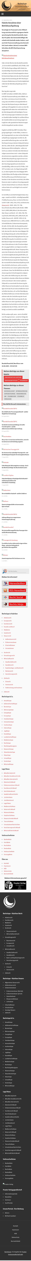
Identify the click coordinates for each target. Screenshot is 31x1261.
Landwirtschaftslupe (10, 737)
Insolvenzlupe (8, 725)
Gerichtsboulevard (9, 791)
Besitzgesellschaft (9, 391)
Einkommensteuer (10, 642)
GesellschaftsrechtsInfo (11, 794)
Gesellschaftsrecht (10, 662)
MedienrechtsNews (9, 806)
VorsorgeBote (8, 854)
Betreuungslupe (8, 710)
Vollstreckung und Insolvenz (13, 688)
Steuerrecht (5, 205)
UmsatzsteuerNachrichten (12, 824)
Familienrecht (8, 624)
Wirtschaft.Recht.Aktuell (11, 830)
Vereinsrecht (9, 685)
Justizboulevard (9, 800)
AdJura (7, 1213)
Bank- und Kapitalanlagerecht (15, 958)
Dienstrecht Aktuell (9, 782)
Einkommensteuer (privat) (14, 994)
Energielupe (7, 713)
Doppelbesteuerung (9, 393)
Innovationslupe (9, 722)
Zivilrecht (7, 678)
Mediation (7, 630)
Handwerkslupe (8, 719)
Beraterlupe (7, 707)
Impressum (7, 866)
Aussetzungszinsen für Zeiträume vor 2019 (13, 558)
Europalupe (7, 716)
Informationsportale (11, 1194)
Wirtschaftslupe (8, 764)
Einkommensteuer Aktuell (11, 785)
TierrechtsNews (8, 821)
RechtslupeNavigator (10, 746)
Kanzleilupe (7, 734)
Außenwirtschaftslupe (10, 704)
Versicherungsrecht (11, 674)
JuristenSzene (8, 797)
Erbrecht (8, 681)
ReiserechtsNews (9, 812)
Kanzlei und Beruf (9, 627)
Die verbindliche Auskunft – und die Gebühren (14, 493)
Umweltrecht (10, 946)
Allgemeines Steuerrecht (12, 982)
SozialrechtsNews (9, 815)
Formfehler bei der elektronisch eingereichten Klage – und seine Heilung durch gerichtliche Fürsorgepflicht (14, 545)
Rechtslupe (22, 4)
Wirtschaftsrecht (9, 658)
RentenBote (7, 848)
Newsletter (8, 1197)
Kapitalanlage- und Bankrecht (14, 668)
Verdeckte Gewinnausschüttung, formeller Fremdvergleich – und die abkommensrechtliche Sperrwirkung (13, 426)
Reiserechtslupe (8, 749)
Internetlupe (7, 728)
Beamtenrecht (10, 941)
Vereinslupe (7, 761)
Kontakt (6, 863)
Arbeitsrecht (7, 618)
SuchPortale (8, 1203)
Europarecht (7, 621)
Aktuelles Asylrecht (9, 773)
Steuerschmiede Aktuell (11, 818)
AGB (5, 868)
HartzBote (7, 842)
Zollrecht (6, 692)
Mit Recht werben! (10, 1216)
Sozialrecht (7, 633)
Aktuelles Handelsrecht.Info (12, 776)
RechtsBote (7, 845)
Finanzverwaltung (21, 393)
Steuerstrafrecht (11, 931)
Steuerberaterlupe (9, 752)
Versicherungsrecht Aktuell (12, 827)
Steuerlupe (7, 755)
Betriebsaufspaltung (21, 391)
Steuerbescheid (12, 396)
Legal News (7, 803)
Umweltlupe (7, 758)
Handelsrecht (9, 665)
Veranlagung (7, 399)
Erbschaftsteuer (10, 645)
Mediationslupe (8, 740)
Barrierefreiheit (8, 874)
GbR (5, 396)
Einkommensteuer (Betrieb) (13, 377)
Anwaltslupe (7, 701)
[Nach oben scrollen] (28, 1258)
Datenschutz (7, 871)
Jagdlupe (6, 731)
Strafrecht (7, 652)
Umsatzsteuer (9, 648)
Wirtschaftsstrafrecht (12, 934)
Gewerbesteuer (11, 996)
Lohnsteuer (9, 1001)
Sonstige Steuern (10, 1010)
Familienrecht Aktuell (10, 788)
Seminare (8, 1200)
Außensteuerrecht (10, 639)
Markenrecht (9, 671)
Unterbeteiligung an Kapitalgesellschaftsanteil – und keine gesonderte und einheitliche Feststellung (15, 480)
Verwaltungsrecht (9, 655)
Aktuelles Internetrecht (11, 779)
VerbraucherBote (9, 851)
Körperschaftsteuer (11, 380)
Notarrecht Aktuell (9, 809)
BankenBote (7, 839)
